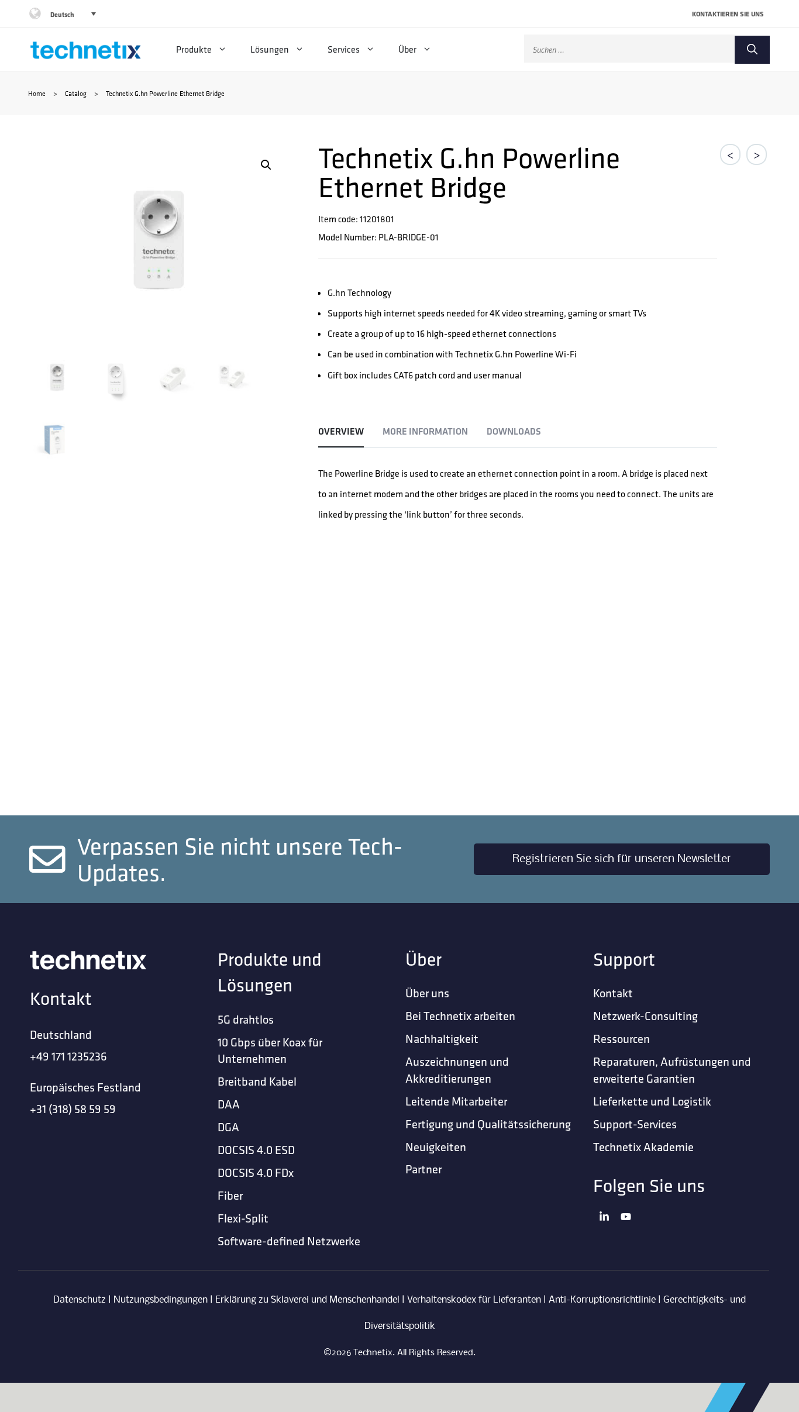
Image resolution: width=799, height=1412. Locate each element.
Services (344, 49)
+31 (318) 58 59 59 (73, 1108)
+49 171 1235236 (68, 1056)
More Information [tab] (425, 431)
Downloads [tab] (514, 431)
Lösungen (269, 49)
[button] (266, 164)
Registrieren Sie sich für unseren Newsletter (621, 859)
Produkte (194, 49)
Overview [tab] (341, 431)
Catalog (76, 93)
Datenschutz (79, 1300)
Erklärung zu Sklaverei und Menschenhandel (307, 1300)
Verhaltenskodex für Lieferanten (474, 1300)
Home (37, 93)
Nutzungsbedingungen (160, 1300)
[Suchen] (752, 50)
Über (407, 49)
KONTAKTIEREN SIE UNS (728, 14)
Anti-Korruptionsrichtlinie (602, 1300)
